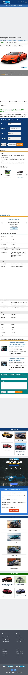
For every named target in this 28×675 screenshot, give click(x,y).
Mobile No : (3, 128)
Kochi (21, 638)
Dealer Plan (16, 5)
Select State (19, 2)
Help (17, 651)
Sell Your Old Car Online (14, 487)
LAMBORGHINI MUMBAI (14, 219)
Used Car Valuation (5, 641)
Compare (20, 72)
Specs (6, 42)
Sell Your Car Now (14, 510)
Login (23, 1)
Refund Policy (21, 651)
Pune (21, 636)
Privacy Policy (20, 657)
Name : (2, 123)
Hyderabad (22, 639)
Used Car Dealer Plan (6, 639)
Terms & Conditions (14, 142)
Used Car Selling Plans (6, 636)
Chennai (17, 638)
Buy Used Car (11, 5)
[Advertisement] (14, 21)
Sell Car (7, 5)
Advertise (17, 655)
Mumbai (17, 636)
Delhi (17, 641)
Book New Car (4, 651)
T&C (16, 657)
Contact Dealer (14, 228)
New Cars (20, 5)
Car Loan (3, 638)
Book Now (19, 144)
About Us (17, 653)
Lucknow (20, 641)
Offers (2, 42)
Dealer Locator (4, 655)
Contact (21, 653)
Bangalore (18, 639)
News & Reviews (12, 42)
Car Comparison (5, 653)
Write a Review (21, 74)
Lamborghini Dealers (5, 215)
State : (2, 133)
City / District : (4, 138)
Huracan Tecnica (7, 177)
